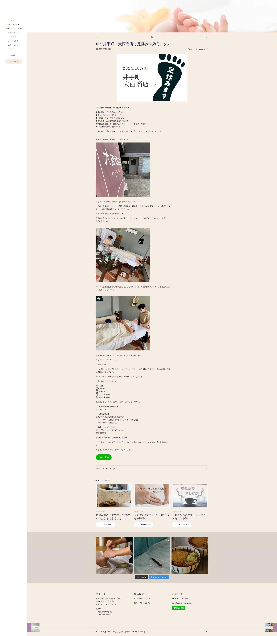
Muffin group (143, 632)
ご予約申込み (13, 61)
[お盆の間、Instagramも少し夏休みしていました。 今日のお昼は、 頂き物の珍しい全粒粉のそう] (190, 555)
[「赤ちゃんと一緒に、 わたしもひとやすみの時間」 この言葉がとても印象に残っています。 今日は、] (152, 555)
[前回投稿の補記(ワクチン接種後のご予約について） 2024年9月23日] (33, 627)
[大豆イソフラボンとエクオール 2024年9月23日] (271, 627)
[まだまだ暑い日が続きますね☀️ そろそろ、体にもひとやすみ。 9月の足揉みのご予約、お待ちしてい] (114, 555)
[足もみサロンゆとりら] (13, 9)
